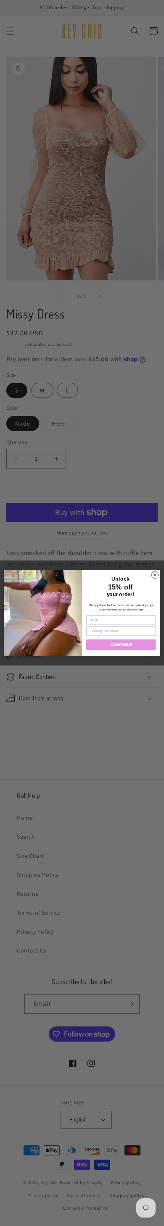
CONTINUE (121, 644)
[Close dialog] (155, 575)
